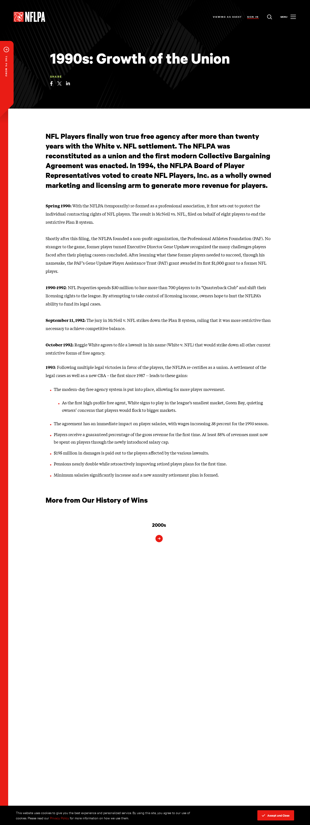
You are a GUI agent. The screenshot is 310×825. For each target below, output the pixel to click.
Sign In (253, 16)
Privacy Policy (59, 818)
